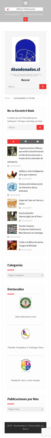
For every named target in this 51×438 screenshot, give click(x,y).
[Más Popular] (13, 141)
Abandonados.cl (25, 69)
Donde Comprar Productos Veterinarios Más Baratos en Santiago (31, 229)
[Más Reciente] (25, 141)
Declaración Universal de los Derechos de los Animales (30, 187)
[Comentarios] (38, 141)
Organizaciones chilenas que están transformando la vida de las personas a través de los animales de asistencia (25, 155)
